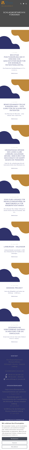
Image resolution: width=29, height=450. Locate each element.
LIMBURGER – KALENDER (14, 247)
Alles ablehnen (14, 446)
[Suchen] (20, 4)
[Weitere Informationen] (23, 4)
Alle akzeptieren (14, 438)
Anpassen (14, 442)
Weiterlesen (14, 73)
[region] (14, 435)
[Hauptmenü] (26, 4)
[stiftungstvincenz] (7, 3)
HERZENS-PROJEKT (14, 288)
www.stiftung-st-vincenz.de (15, 379)
